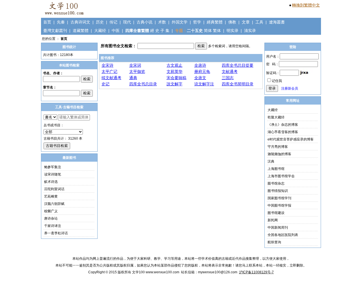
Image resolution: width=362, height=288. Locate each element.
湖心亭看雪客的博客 (283, 132)
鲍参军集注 (52, 167)
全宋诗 (107, 65)
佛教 (232, 22)
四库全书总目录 (143, 84)
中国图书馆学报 (279, 205)
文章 (246, 22)
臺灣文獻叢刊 (55, 30)
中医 (116, 30)
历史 (100, 22)
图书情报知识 (278, 191)
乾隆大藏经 (276, 117)
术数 (162, 22)
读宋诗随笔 (52, 174)
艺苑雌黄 (51, 196)
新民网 (273, 220)
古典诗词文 (80, 22)
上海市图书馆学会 (281, 176)
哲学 (197, 22)
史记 (105, 84)
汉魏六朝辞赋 (54, 204)
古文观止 (174, 65)
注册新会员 (289, 88)
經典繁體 (215, 22)
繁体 (217, 30)
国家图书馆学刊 (279, 198)
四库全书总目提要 (237, 65)
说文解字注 (204, 84)
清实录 (250, 30)
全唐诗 (200, 65)
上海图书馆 (276, 169)
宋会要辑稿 (176, 77)
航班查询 (274, 242)
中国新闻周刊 (278, 227)
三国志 (228, 77)
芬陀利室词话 (54, 189)
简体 (208, 30)
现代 (127, 22)
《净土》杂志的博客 (283, 125)
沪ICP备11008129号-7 (256, 272)
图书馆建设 (276, 213)
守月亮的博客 (278, 147)
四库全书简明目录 (237, 84)
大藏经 (100, 30)
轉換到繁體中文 (306, 5)
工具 (259, 22)
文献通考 (230, 71)
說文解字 (174, 84)
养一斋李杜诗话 (56, 233)
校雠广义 (51, 211)
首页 (47, 22)
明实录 (232, 30)
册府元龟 (202, 71)
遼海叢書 (277, 22)
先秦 (61, 22)
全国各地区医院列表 (283, 235)
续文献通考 (111, 77)
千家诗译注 (52, 226)
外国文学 (180, 22)
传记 (113, 22)
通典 (133, 77)
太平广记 (109, 71)
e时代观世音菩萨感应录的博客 (291, 139)
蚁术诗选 (51, 182)
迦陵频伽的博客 (279, 154)
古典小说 (144, 22)
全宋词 (135, 65)
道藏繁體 (81, 30)
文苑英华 (174, 71)
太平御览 (137, 71)
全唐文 (200, 77)
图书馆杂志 (276, 183)
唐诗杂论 (51, 218)
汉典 (271, 161)
